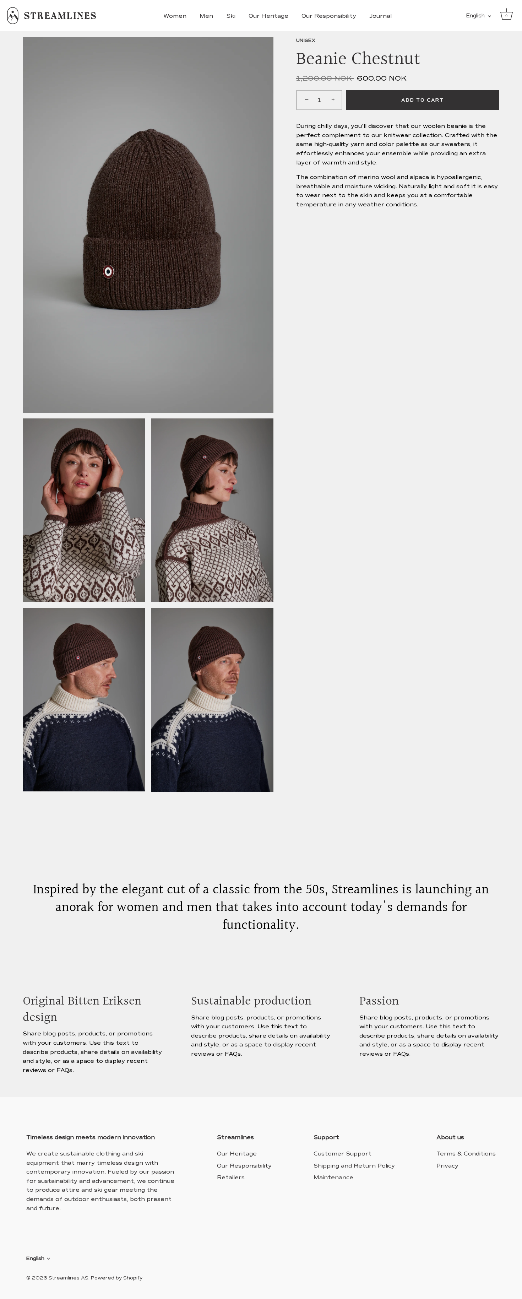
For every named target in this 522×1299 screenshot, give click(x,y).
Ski (230, 15)
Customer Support (342, 1153)
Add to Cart (422, 100)
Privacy (447, 1165)
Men (206, 15)
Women (174, 15)
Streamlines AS (68, 1278)
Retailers (231, 1177)
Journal (380, 15)
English (475, 15)
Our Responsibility (328, 15)
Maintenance (333, 1177)
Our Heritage (268, 15)
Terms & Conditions (466, 1153)
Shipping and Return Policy (354, 1165)
